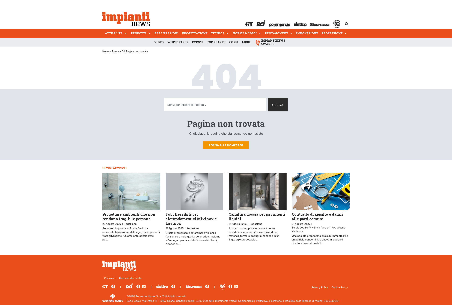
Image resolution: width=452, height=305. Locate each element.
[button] (347, 24)
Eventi (197, 42)
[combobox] (215, 104)
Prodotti (138, 33)
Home (105, 51)
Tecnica (218, 33)
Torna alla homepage (226, 145)
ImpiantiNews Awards (273, 42)
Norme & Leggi (245, 33)
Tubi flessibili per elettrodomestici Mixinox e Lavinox (191, 218)
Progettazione (194, 33)
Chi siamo (109, 278)
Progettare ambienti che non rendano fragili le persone (128, 216)
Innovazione (307, 33)
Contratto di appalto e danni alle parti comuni (317, 216)
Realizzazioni (166, 33)
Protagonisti (276, 33)
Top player (216, 42)
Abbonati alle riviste (130, 278)
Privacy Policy (320, 287)
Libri (246, 42)
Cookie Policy (340, 287)
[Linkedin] (144, 286)
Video (159, 42)
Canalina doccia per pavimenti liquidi (257, 216)
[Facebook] (113, 286)
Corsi (233, 42)
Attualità (114, 33)
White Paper (177, 42)
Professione (332, 33)
